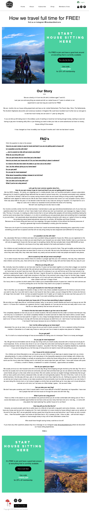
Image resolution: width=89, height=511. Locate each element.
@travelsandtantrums (64, 425)
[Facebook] (84, 7)
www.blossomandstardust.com (65, 209)
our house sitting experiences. (44, 427)
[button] (78, 6)
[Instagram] (81, 7)
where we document (78, 425)
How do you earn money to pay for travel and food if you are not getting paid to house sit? (35, 146)
